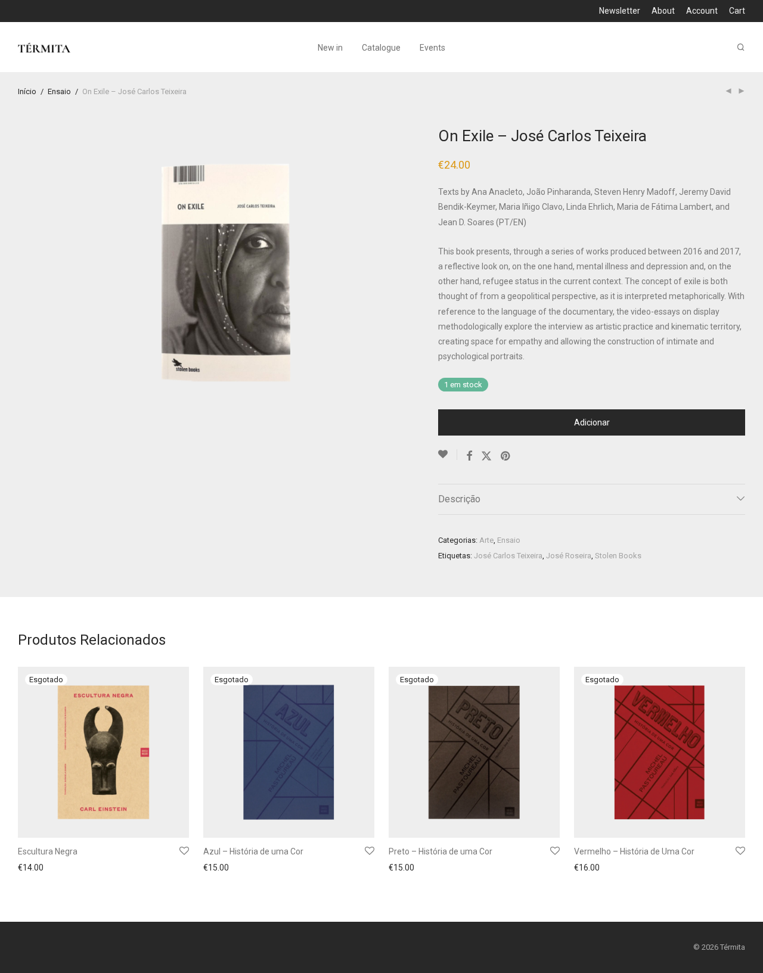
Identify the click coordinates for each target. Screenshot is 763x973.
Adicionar (592, 422)
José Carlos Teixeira (508, 555)
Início (27, 91)
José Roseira (568, 555)
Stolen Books (618, 555)
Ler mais (30, 868)
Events (432, 47)
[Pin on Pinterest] (506, 456)
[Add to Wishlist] (447, 454)
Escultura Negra (47, 851)
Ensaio (59, 91)
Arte (486, 540)
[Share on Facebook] (469, 456)
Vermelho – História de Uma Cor (634, 851)
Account (702, 11)
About (663, 11)
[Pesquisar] (741, 47)
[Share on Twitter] (486, 456)
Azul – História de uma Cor (253, 851)
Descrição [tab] (459, 499)
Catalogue (381, 47)
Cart (737, 11)
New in (330, 47)
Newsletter (619, 11)
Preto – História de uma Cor (440, 851)
